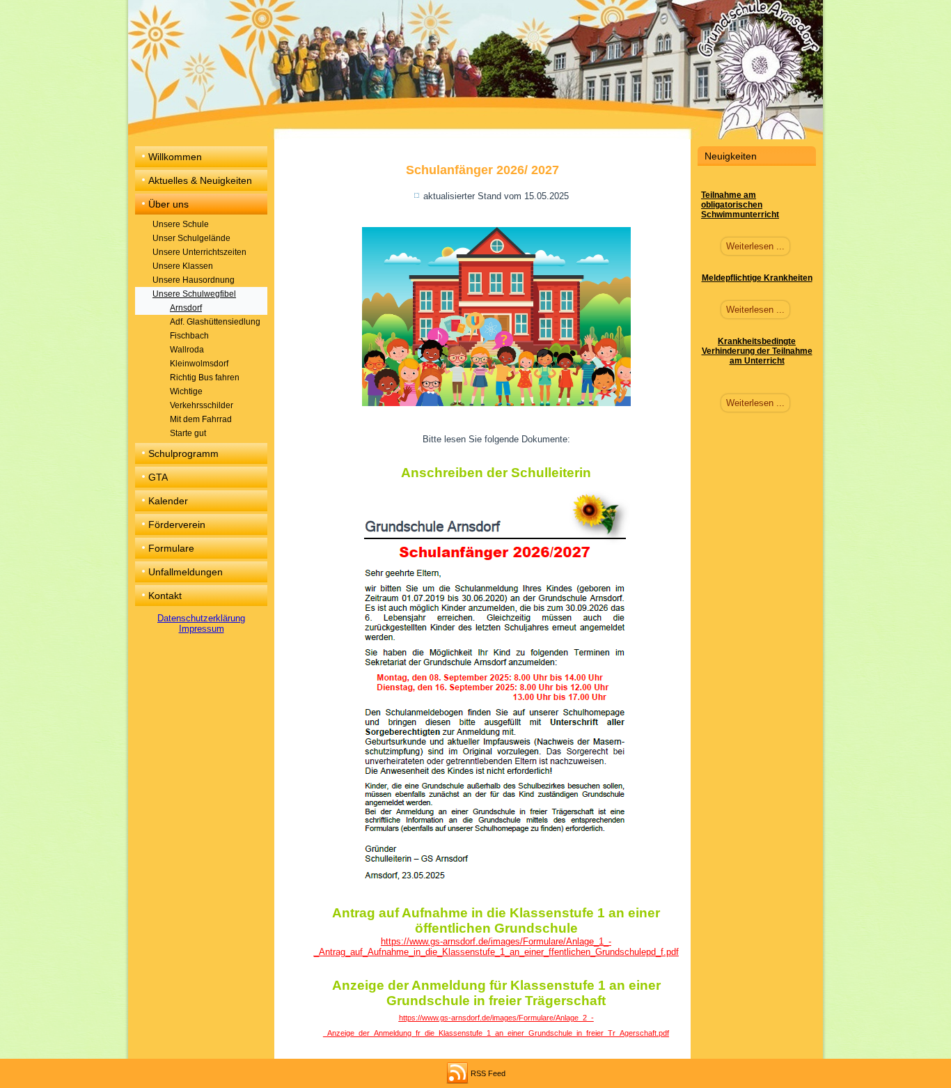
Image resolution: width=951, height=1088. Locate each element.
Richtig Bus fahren (204, 377)
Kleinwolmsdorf (199, 363)
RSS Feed (488, 1073)
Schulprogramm (183, 453)
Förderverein (176, 524)
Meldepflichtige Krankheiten (757, 278)
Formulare (171, 548)
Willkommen (175, 156)
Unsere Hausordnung (193, 280)
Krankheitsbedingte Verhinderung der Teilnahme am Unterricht (757, 351)
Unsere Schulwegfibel (194, 294)
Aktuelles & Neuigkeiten (200, 180)
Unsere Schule (180, 224)
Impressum (201, 628)
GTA (158, 477)
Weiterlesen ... (755, 246)
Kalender (168, 500)
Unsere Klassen (182, 266)
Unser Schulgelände (191, 238)
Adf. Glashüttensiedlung (215, 322)
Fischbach (189, 336)
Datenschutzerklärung (201, 618)
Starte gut (188, 433)
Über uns (168, 204)
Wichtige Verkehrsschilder (201, 398)
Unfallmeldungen (185, 571)
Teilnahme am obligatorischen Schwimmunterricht (740, 204)
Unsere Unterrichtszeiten (199, 252)
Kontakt (165, 595)
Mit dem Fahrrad (201, 419)
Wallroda (187, 350)
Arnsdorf (186, 308)
